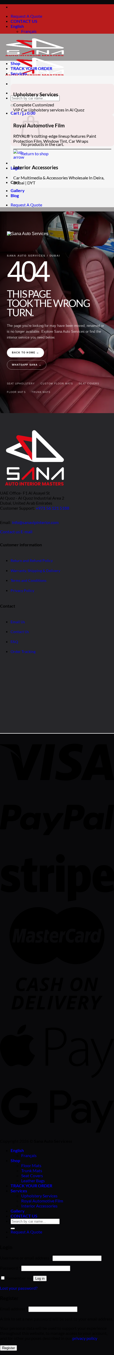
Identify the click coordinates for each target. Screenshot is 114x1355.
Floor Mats (16, 392)
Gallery (18, 190)
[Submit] (13, 105)
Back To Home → (25, 352)
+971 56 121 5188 (52, 507)
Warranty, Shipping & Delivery (35, 570)
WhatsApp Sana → (26, 364)
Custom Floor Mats (57, 383)
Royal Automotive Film (42, 1200)
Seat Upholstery (21, 383)
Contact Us (20, 632)
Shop (15, 63)
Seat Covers (89, 383)
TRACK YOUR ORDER (31, 68)
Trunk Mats (41, 392)
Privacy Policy (22, 590)
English (17, 26)
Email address (14, 1308)
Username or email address (26, 1257)
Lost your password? (18, 1288)
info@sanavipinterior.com (35, 522)
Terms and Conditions (28, 580)
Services (19, 73)
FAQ (14, 641)
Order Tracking (23, 652)
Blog (15, 195)
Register (8, 1348)
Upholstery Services (39, 1195)
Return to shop (35, 153)
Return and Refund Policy (32, 560)
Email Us (18, 622)
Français (29, 31)
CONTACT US (24, 21)
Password (10, 1267)
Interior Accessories (39, 1205)
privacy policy (84, 1338)
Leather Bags (33, 1180)
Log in (40, 1278)
